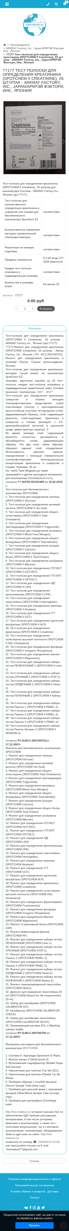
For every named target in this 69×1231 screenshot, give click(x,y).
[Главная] (4, 44)
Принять (34, 1225)
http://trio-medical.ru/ (18, 1111)
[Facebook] (30, 1207)
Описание (34, 328)
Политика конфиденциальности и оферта (34, 1178)
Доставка (53, 1191)
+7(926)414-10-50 (48, 1141)
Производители (20, 44)
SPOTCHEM (30, 1048)
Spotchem (45, 478)
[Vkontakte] (26, 1207)
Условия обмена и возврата (27, 1191)
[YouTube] (38, 1207)
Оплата (34, 1197)
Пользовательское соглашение (34, 1185)
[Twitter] (43, 1207)
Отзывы (34, 1160)
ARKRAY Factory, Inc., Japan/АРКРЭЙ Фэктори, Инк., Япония (34, 49)
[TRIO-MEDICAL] (34, 24)
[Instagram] (34, 1207)
